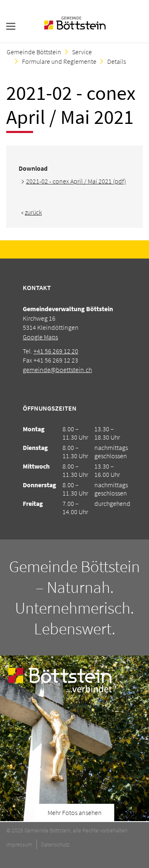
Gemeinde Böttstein (34, 52)
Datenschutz (55, 844)
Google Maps (40, 337)
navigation (11, 26)
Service (82, 52)
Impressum (19, 844)
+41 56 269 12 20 (56, 351)
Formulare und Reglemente (59, 61)
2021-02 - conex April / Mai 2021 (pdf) (76, 181)
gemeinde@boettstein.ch (57, 369)
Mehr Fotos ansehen (75, 812)
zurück (33, 212)
